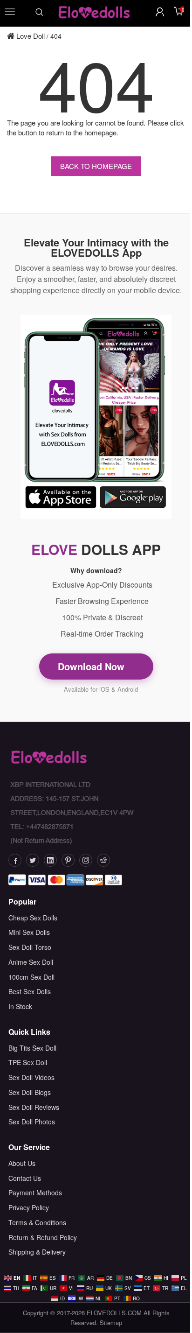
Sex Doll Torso (29, 947)
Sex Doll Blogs (29, 1092)
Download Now (92, 666)
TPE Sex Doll (27, 1062)
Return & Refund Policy (42, 1237)
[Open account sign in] (159, 11)
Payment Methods (35, 1192)
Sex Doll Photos (31, 1121)
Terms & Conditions (37, 1222)
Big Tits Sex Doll (32, 1047)
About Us (21, 1163)
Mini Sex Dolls (29, 932)
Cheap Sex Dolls (32, 917)
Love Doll (29, 36)
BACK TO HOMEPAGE (96, 166)
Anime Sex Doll (30, 962)
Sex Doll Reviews (33, 1107)
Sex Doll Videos (31, 1077)
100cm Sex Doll (31, 977)
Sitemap (111, 1322)
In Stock (20, 1006)
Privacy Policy (28, 1207)
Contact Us (24, 1178)
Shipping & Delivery (37, 1251)
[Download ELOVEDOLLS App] (96, 417)
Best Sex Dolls (29, 991)
